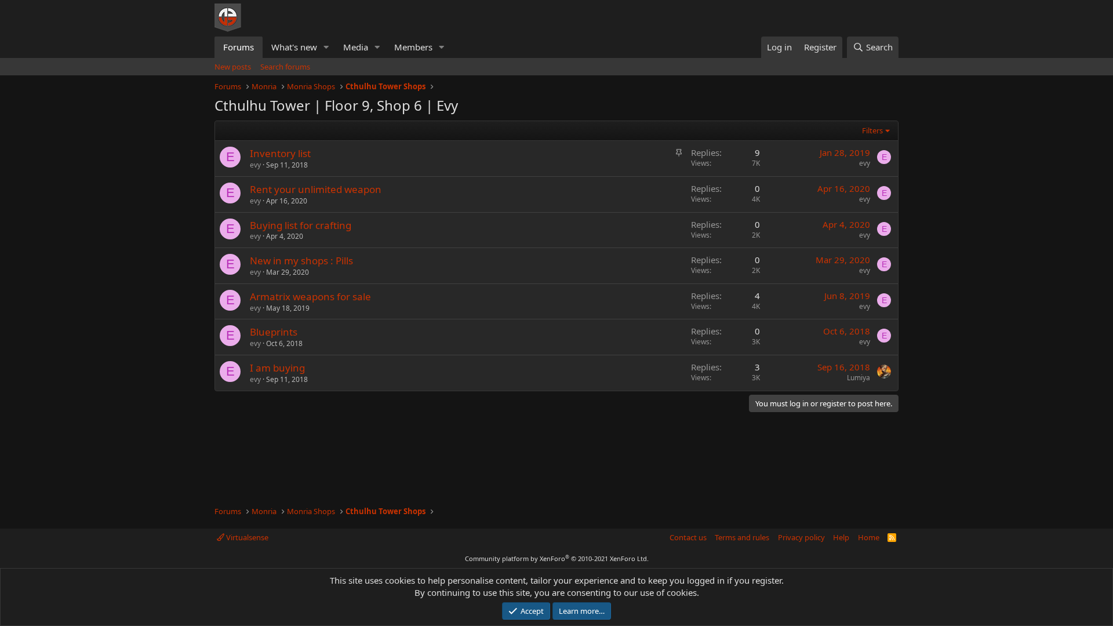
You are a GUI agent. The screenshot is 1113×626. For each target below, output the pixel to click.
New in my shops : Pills (301, 260)
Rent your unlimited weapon (315, 189)
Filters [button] (872, 130)
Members (413, 47)
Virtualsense (246, 537)
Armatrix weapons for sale (310, 296)
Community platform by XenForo (557, 558)
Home (868, 537)
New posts (232, 66)
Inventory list (280, 153)
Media (355, 47)
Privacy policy (801, 537)
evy (255, 165)
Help (841, 537)
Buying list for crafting (300, 225)
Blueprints (273, 332)
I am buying (277, 367)
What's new (294, 47)
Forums (238, 47)
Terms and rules (742, 537)
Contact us (688, 537)
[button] (326, 47)
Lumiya (858, 378)
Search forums (285, 66)
